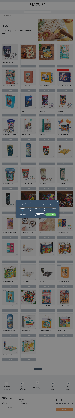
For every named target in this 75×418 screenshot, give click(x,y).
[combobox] (57, 201)
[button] (22, 214)
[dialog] (37, 209)
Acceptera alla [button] (50, 214)
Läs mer (47, 206)
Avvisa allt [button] (39, 214)
